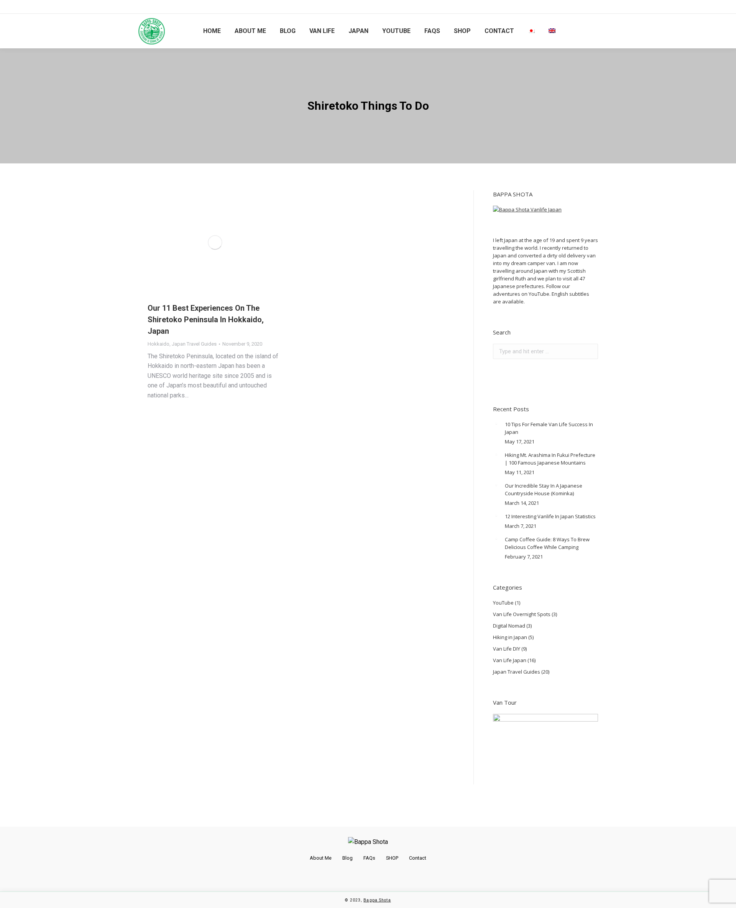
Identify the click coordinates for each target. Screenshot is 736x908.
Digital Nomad (509, 625)
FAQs (369, 858)
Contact (417, 858)
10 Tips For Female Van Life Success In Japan (549, 428)
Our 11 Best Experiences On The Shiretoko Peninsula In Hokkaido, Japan (206, 319)
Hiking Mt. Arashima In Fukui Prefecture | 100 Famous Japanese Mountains (550, 459)
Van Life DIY (506, 648)
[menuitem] (212, 31)
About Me (321, 858)
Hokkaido (158, 344)
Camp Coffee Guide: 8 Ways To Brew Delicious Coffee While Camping (547, 543)
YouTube (503, 602)
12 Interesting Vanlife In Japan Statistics (550, 516)
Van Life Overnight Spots (521, 614)
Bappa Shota (377, 900)
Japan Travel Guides (194, 344)
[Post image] (496, 423)
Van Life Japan (509, 660)
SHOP (392, 858)
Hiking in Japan (510, 637)
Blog (347, 858)
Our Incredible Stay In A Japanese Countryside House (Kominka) (543, 489)
